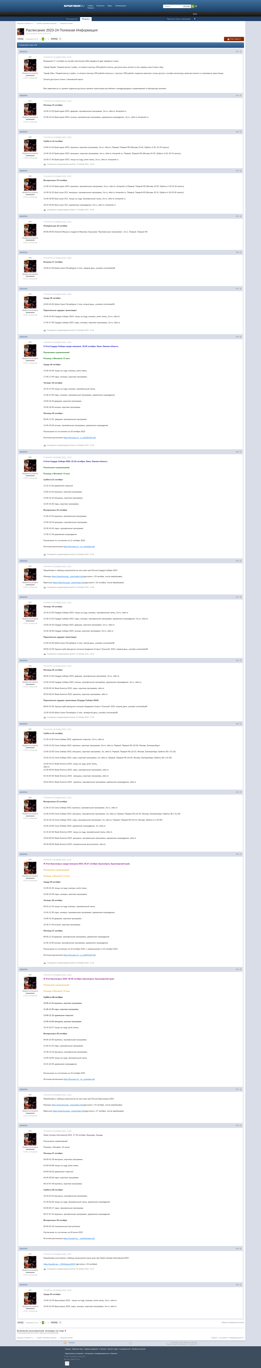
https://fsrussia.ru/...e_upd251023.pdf (79, 955)
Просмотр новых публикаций (178, 19)
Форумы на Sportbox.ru (25, 1338)
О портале (102, 1349)
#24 (237, 171)
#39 (237, 1249)
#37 (237, 1089)
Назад (20, 39)
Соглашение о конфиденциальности (231, 1338)
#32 (237, 660)
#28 (237, 337)
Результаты (100, 6)
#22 (237, 95)
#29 (237, 452)
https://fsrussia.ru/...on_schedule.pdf (79, 546)
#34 (237, 792)
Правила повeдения (91, 1349)
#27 (237, 289)
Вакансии (114, 1353)
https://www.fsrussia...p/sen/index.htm (69, 582)
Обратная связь (77, 1349)
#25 (237, 216)
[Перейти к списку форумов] (74, 6)
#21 (237, 52)
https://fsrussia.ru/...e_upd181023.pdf (79, 437)
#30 (237, 561)
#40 (237, 1285)
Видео (110, 6)
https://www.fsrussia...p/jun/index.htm (67, 576)
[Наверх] (130, 1343)
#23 (237, 132)
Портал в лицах (112, 1349)
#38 (237, 1125)
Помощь (71, 1342)
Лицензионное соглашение (74, 1353)
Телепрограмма (120, 6)
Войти (195, 14)
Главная (90, 6)
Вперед (54, 39)
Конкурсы (91, 8)
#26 (237, 252)
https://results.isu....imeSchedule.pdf (78, 1238)
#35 (237, 854)
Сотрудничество (124, 1349)
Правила (214, 1338)
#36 (237, 969)
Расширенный (196, 6)
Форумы (86, 19)
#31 (237, 597)
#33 (237, 724)
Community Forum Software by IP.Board (184, 1342)
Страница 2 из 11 (32, 39)
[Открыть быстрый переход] (195, 19)
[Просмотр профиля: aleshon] (30, 65)
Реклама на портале (139, 1349)
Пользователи (72, 19)
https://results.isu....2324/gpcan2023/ (59, 1264)
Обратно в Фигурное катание (233, 1322)
